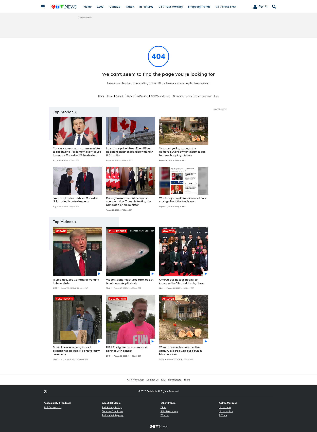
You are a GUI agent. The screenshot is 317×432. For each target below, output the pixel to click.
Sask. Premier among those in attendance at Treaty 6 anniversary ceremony (76, 351)
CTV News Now (226, 6)
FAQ (163, 379)
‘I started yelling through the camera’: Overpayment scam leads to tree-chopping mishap (182, 152)
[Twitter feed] (46, 391)
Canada (114, 6)
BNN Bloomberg (169, 411)
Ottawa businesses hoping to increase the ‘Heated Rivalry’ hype (181, 281)
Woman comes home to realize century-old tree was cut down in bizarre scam (180, 351)
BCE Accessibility (53, 407)
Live (216, 96)
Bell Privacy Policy (112, 407)
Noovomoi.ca (226, 411)
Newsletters (174, 379)
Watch (130, 6)
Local (100, 6)
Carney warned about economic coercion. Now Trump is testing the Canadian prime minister (128, 202)
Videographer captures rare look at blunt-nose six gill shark (129, 281)
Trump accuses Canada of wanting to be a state (76, 281)
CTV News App (135, 379)
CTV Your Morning (171, 6)
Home (88, 6)
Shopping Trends (199, 6)
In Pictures (146, 6)
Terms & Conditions (112, 411)
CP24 (163, 407)
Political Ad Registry (112, 415)
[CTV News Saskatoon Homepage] (64, 7)
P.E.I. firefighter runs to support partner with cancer (126, 349)
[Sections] (43, 6)
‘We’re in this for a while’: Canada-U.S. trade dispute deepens (75, 200)
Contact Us (152, 379)
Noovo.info (225, 407)
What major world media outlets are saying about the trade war (183, 200)
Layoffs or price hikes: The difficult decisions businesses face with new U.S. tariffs (129, 152)
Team (187, 379)
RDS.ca (223, 415)
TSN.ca (164, 415)
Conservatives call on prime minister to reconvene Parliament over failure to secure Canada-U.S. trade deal (77, 152)
